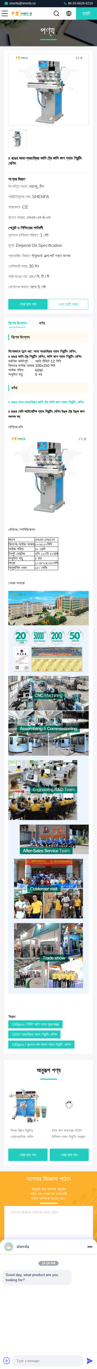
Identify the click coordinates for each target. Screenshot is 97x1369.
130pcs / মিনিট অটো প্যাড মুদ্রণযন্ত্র (35, 1024)
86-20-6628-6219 (80, 3)
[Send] (90, 1360)
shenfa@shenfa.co (22, 3)
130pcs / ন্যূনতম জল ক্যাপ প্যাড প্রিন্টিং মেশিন (41, 1044)
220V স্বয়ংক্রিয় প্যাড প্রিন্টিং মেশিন (34, 1034)
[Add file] (6, 1360)
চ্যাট (86, 13)
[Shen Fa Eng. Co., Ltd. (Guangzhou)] (21, 13)
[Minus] (90, 1247)
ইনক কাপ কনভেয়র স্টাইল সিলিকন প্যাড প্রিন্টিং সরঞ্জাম (54, 1133)
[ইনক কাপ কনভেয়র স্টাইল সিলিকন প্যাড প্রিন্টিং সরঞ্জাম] (54, 1105)
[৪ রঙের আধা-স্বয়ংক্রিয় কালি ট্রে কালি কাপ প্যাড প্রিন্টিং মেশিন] (48, 90)
